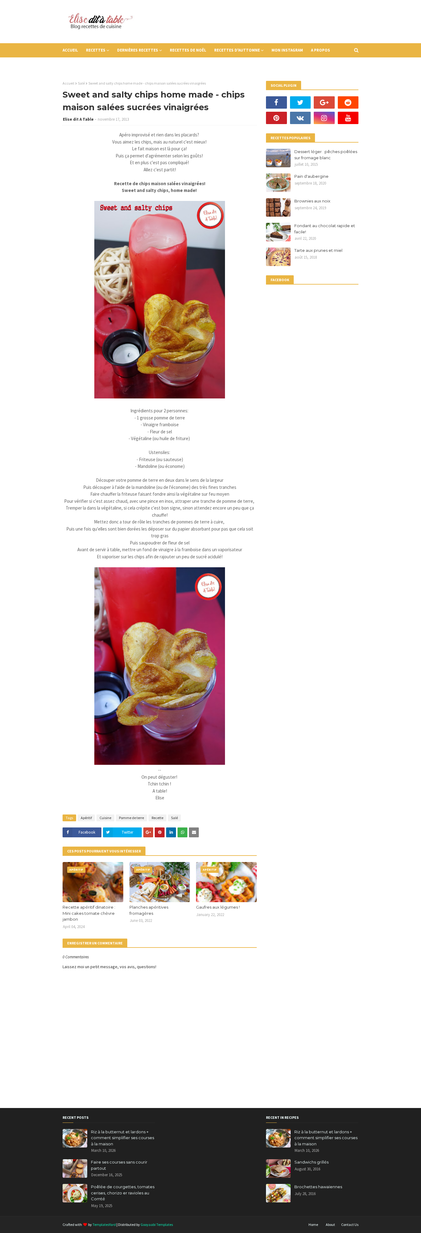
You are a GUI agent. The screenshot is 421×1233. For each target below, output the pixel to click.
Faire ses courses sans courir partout (119, 1165)
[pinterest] (276, 118)
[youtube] (348, 118)
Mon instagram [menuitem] (287, 50)
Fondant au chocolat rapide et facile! (324, 228)
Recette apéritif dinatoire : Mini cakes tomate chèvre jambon (89, 913)
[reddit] (348, 102)
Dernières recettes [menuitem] (137, 50)
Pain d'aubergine (311, 176)
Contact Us (349, 1224)
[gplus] (324, 102)
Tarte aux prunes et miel (318, 250)
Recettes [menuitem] (95, 50)
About (330, 1224)
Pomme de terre (131, 817)
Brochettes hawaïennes (318, 1186)
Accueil (68, 83)
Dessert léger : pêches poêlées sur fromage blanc (325, 154)
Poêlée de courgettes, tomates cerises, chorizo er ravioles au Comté (122, 1192)
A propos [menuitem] (320, 50)
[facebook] (276, 102)
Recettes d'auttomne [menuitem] (237, 50)
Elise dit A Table (78, 119)
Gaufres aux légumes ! (218, 907)
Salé (81, 83)
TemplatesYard (104, 1224)
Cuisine (105, 817)
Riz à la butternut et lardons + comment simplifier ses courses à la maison (122, 1137)
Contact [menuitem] (76, 64)
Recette (157, 817)
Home (313, 1224)
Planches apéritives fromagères (148, 910)
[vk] (300, 118)
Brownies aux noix (312, 200)
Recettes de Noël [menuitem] (188, 50)
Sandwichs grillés (311, 1162)
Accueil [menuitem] (70, 50)
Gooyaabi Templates (157, 1224)
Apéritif (86, 817)
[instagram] (324, 118)
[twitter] (300, 102)
